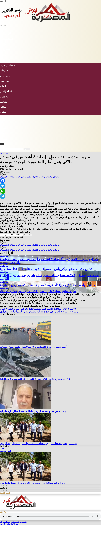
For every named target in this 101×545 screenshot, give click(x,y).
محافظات (4, 97)
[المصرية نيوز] (37, 22)
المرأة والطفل (6, 91)
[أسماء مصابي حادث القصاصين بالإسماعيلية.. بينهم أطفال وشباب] (25, 344)
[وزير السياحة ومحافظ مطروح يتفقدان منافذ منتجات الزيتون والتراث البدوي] (25, 441)
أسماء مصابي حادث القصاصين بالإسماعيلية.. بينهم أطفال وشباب (33, 346)
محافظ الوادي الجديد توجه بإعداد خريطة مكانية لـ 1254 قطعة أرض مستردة (48, 285)
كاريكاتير (3, 107)
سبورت (3, 55)
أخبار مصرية (5, 34)
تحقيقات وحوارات (7, 65)
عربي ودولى (5, 76)
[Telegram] (50, 196)
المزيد (2, 60)
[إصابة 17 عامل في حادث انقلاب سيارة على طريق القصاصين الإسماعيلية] (25, 376)
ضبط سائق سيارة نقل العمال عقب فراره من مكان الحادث (38, 291)
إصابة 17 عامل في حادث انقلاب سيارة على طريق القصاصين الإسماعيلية (37, 379)
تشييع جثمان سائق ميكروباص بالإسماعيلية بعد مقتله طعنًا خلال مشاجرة (46, 269)
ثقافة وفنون (5, 49)
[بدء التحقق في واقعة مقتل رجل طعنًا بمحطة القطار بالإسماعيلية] (25, 408)
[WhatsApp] (50, 191)
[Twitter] (50, 185)
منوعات (3, 102)
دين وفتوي (4, 81)
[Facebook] (50, 180)
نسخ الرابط (28, 235)
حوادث (3, 44)
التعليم (3, 86)
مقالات (3, 112)
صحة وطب (5, 70)
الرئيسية (3, 28)
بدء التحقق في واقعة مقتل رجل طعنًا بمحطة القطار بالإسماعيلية (33, 411)
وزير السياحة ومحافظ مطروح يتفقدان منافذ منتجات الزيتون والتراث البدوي (38, 443)
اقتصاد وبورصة (6, 39)
